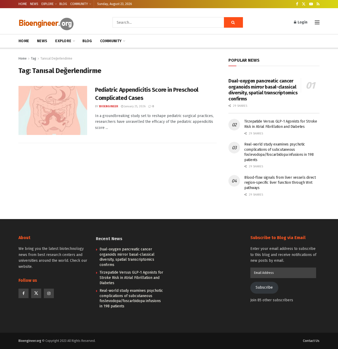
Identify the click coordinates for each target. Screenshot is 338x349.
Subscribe (264, 287)
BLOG (63, 4)
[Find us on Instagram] (49, 293)
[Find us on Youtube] (311, 4)
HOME (22, 4)
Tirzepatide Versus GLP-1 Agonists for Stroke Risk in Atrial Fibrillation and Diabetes (131, 277)
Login (302, 22)
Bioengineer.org (29, 341)
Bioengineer (108, 106)
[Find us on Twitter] (304, 4)
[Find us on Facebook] (297, 4)
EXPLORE (47, 4)
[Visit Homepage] (58, 22)
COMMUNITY (79, 4)
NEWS (34, 4)
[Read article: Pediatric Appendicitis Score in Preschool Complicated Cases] (52, 110)
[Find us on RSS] (318, 4)
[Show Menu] (317, 22)
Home (22, 58)
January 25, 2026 (134, 106)
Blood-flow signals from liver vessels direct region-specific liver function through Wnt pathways (280, 182)
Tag (33, 58)
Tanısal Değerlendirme (56, 58)
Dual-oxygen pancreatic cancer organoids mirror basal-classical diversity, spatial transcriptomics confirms (263, 90)
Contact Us (311, 341)
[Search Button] (233, 22)
